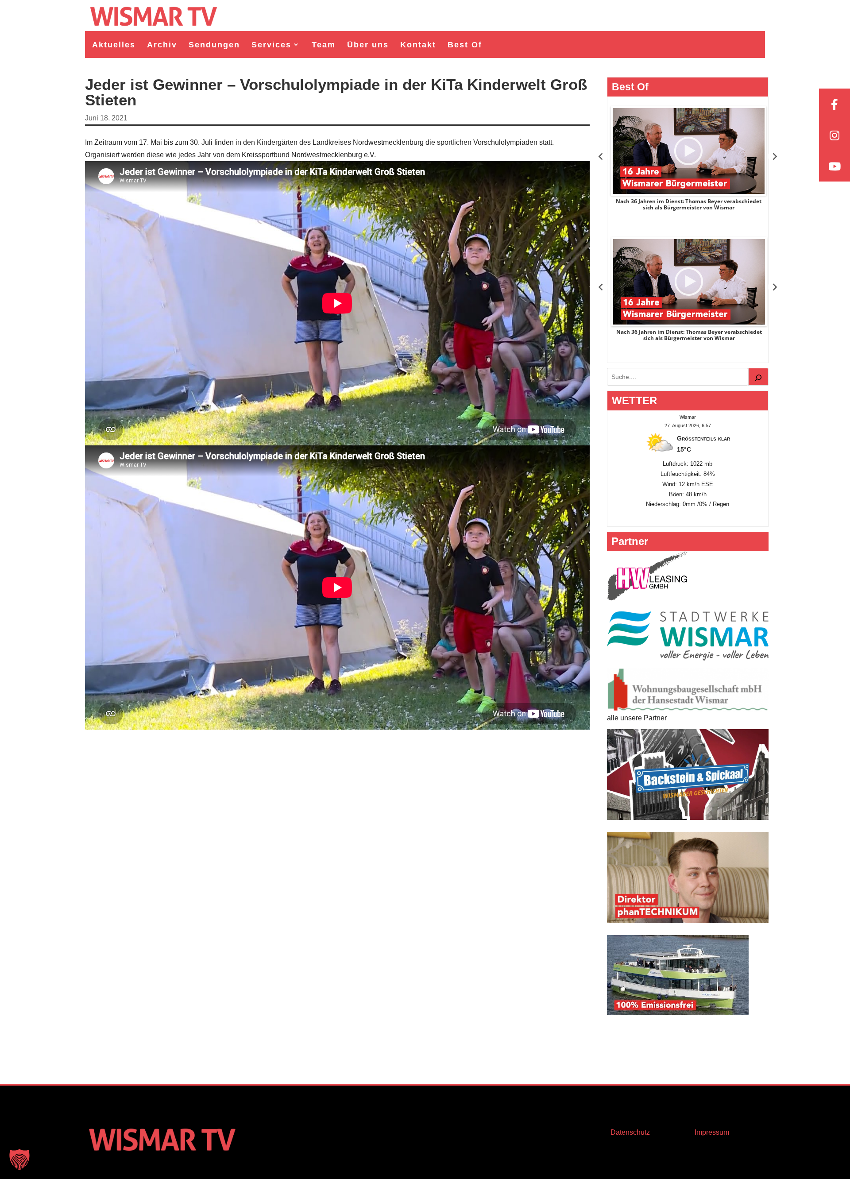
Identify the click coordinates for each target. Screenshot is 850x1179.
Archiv (162, 44)
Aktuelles (113, 44)
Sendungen (214, 44)
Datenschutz (630, 1132)
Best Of (465, 44)
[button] (19, 1159)
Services (271, 44)
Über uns (368, 44)
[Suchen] (758, 377)
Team (324, 44)
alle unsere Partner (637, 718)
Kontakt (418, 44)
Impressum (712, 1132)
